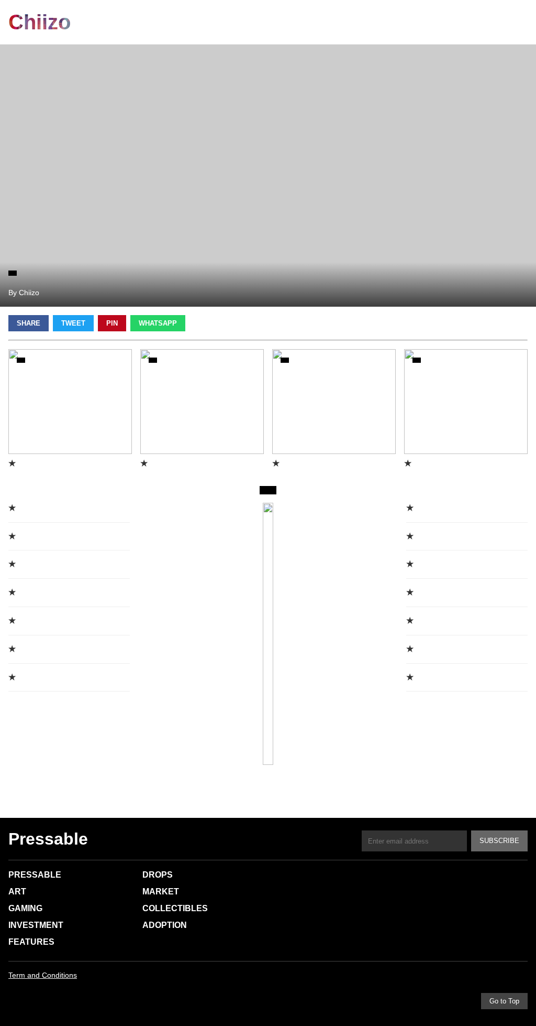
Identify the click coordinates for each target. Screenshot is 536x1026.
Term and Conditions (42, 975)
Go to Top (504, 1001)
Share (28, 323)
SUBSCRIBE (499, 841)
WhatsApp (158, 323)
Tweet (73, 323)
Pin (112, 323)
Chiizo (39, 22)
